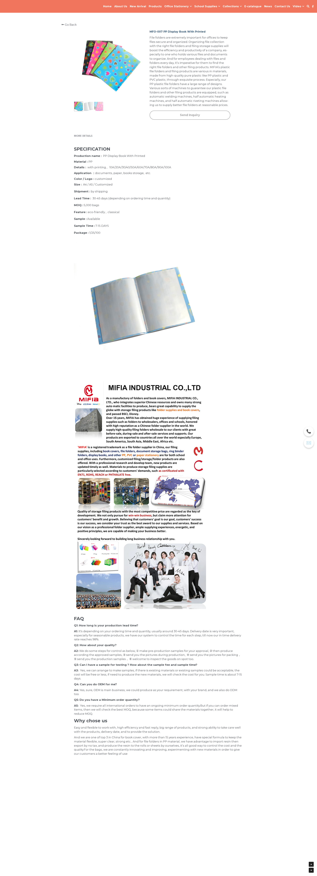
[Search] (308, 6)
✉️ (308, 443)
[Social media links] (313, 6)
